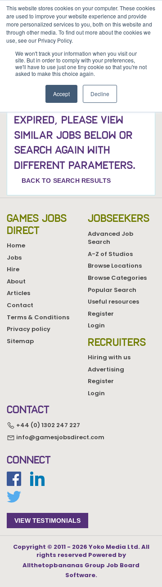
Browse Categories (117, 278)
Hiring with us (109, 357)
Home (16, 245)
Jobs (14, 257)
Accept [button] (61, 93)
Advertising (106, 369)
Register (101, 313)
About (16, 281)
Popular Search (112, 290)
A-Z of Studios (110, 254)
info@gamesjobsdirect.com (59, 437)
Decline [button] (99, 93)
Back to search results (66, 180)
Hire (13, 269)
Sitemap (20, 341)
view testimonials (47, 520)
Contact (20, 305)
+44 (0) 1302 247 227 (47, 425)
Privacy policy (28, 329)
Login (96, 325)
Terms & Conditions (38, 317)
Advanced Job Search (110, 238)
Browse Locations (115, 265)
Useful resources (113, 301)
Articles (18, 293)
